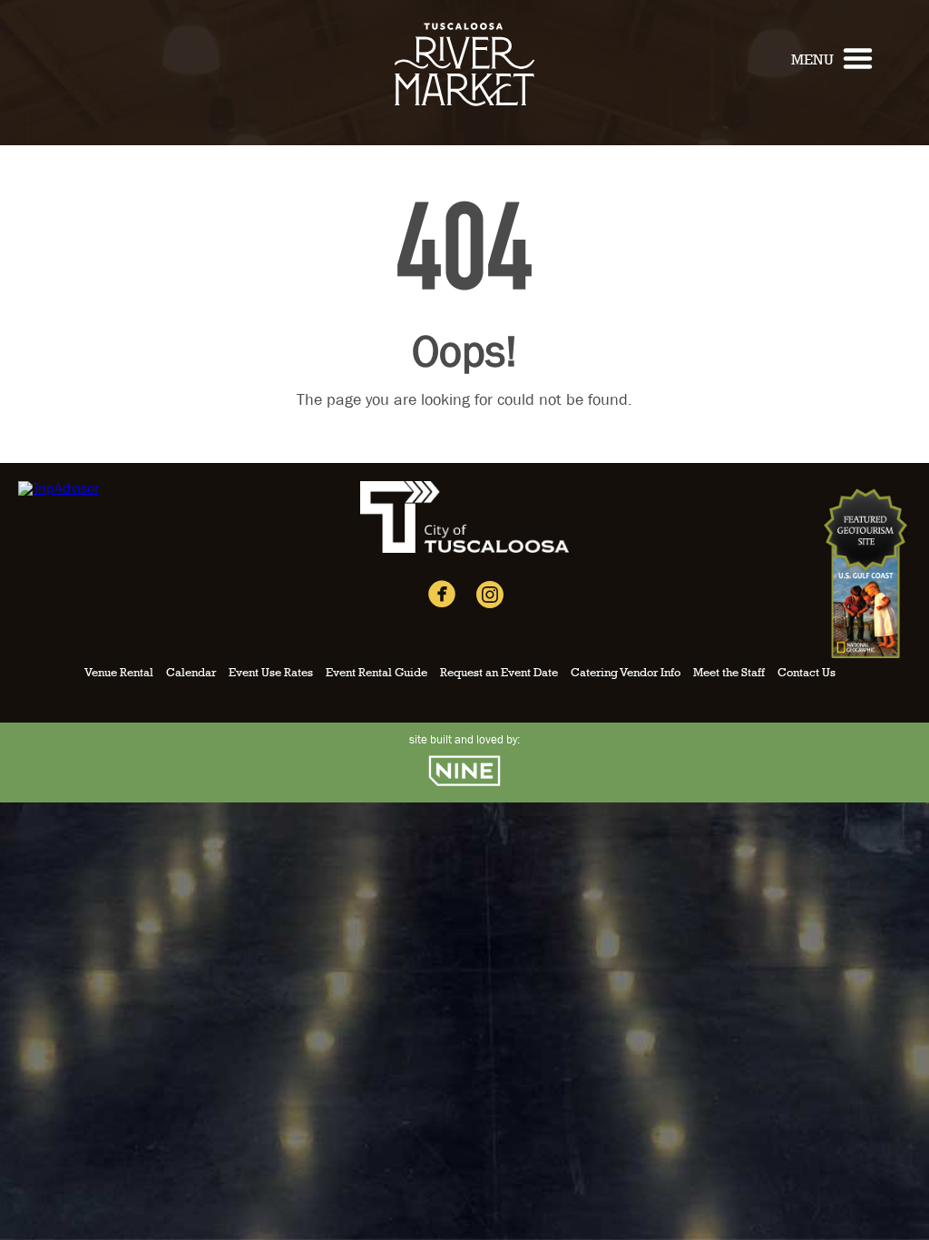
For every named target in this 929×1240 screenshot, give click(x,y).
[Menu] (857, 63)
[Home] (464, 113)
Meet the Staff (729, 672)
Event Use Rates (271, 672)
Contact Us (806, 672)
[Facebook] (441, 598)
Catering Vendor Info (625, 672)
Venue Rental (118, 672)
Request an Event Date (499, 672)
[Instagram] (490, 599)
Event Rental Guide (376, 672)
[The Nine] (464, 783)
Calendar (191, 672)
